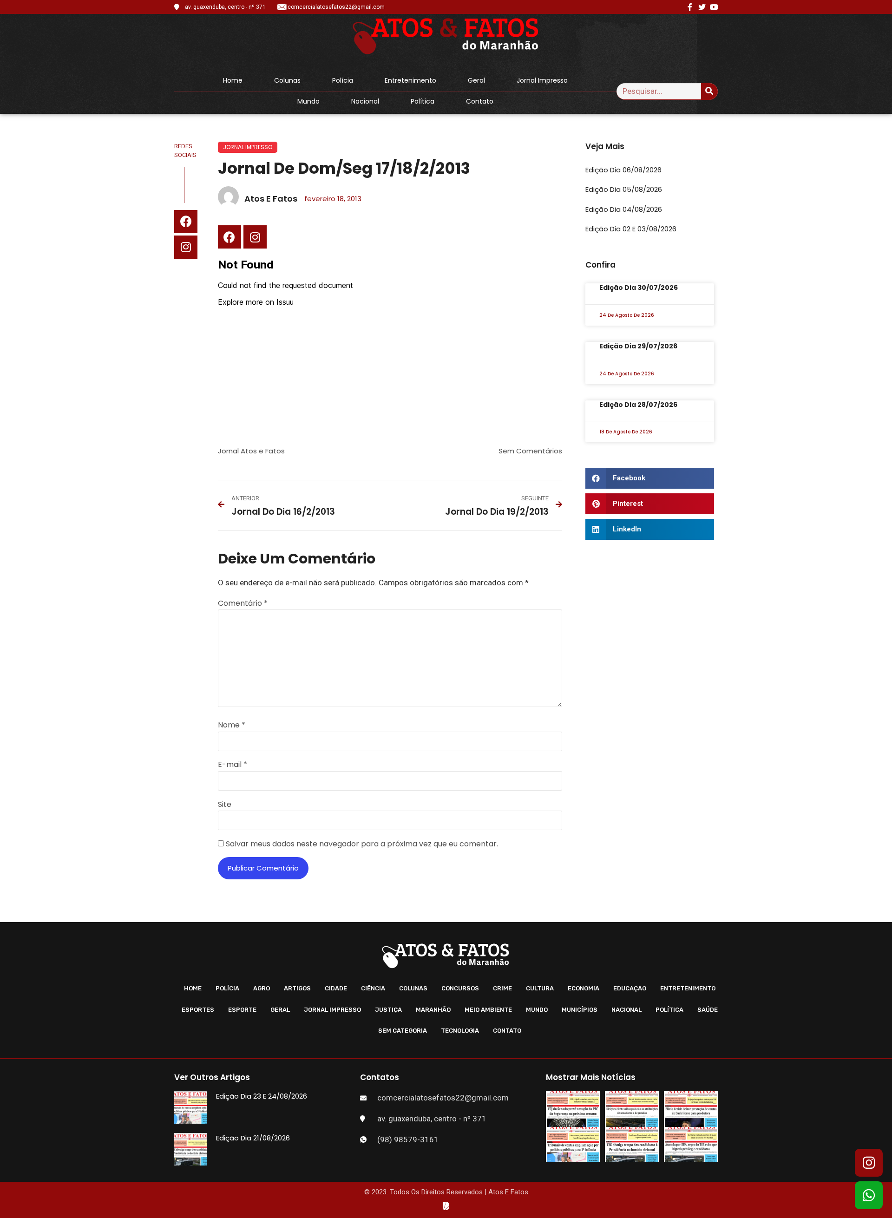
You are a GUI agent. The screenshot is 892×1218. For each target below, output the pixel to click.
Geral (476, 80)
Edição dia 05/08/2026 (623, 189)
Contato (479, 101)
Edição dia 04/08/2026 (623, 209)
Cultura (540, 988)
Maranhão (433, 1009)
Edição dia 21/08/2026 (253, 1138)
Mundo (308, 101)
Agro (261, 988)
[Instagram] (185, 247)
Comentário (243, 603)
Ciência (373, 988)
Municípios (579, 1009)
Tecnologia (460, 1030)
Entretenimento (410, 80)
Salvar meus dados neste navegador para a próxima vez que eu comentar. (362, 843)
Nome (231, 725)
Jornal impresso (542, 80)
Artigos (297, 988)
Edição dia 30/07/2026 (638, 287)
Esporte (242, 1009)
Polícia (342, 80)
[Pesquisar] (709, 91)
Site (224, 804)
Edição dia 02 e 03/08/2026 (630, 229)
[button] (649, 478)
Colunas (287, 80)
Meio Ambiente (488, 1009)
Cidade (336, 988)
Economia (583, 988)
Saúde (707, 1009)
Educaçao (629, 988)
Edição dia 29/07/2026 (638, 346)
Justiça (388, 1009)
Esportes (198, 1009)
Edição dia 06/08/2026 (623, 170)
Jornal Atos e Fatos (251, 451)
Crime (502, 988)
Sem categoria (402, 1030)
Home (233, 80)
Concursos (460, 988)
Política (422, 101)
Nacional (365, 101)
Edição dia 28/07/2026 (638, 404)
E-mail (232, 764)
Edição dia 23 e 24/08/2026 (261, 1096)
